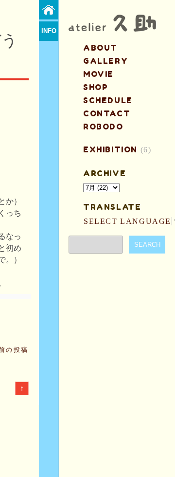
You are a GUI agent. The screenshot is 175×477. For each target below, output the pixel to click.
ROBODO (103, 126)
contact (106, 113)
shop (95, 87)
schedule (108, 100)
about (100, 48)
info (48, 31)
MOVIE (98, 74)
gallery (105, 61)
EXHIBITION (110, 149)
